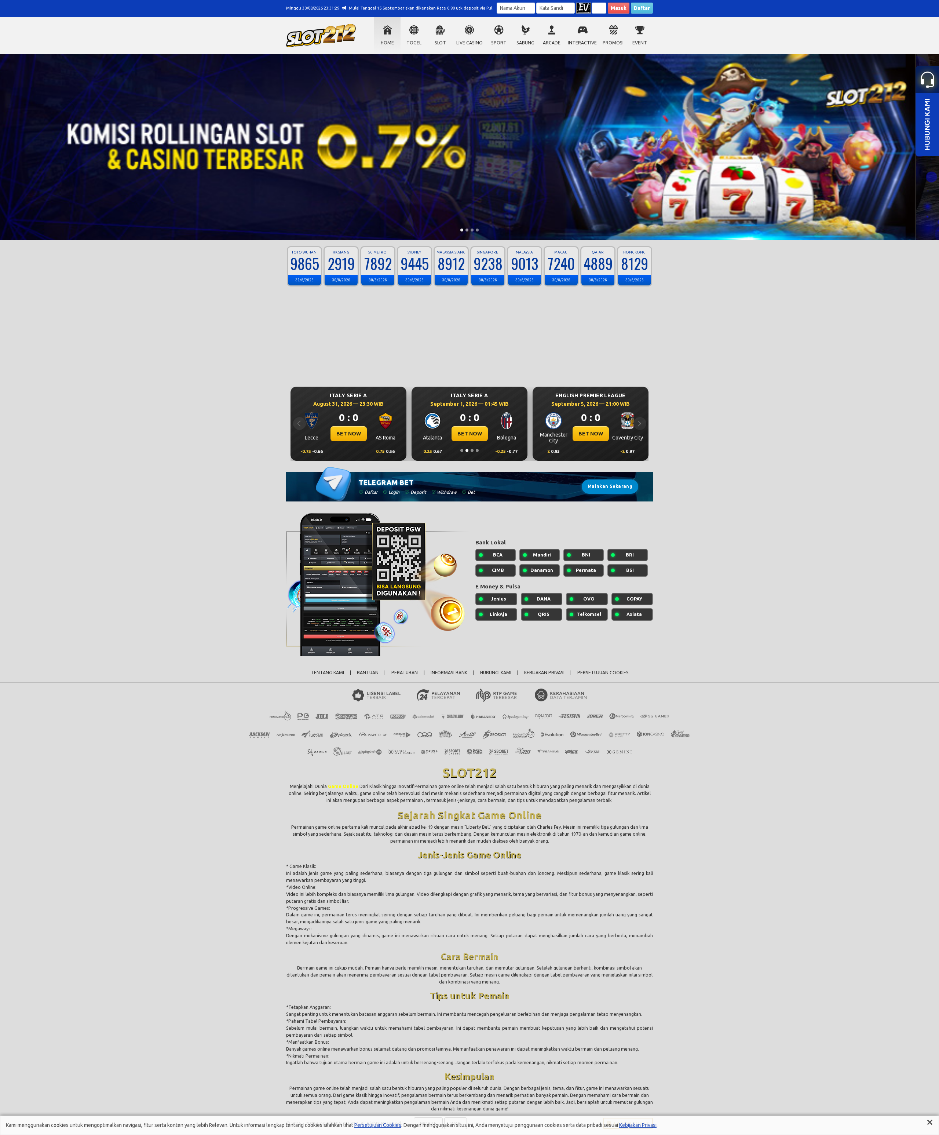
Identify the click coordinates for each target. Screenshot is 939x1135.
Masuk (618, 8)
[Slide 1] (461, 230)
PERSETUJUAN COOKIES (603, 672)
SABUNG (525, 42)
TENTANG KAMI (327, 672)
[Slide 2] (466, 230)
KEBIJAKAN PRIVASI (544, 672)
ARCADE (551, 42)
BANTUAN (368, 672)
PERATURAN (404, 672)
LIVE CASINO (469, 42)
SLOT (440, 42)
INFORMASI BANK (449, 672)
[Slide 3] (472, 230)
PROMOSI (613, 42)
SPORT (499, 42)
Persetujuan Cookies (377, 1125)
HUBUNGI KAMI (495, 672)
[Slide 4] (477, 230)
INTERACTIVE (582, 42)
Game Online (343, 786)
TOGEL (413, 42)
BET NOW (348, 434)
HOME (387, 42)
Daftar (642, 8)
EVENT (639, 42)
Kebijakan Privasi (638, 1125)
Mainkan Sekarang (610, 486)
